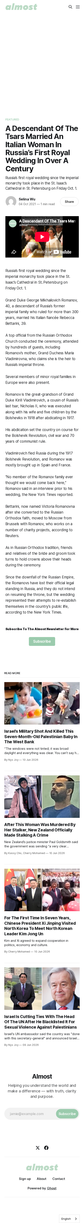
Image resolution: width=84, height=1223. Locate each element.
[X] (38, 1148)
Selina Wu (27, 199)
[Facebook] (46, 1148)
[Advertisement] (42, 64)
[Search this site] (70, 6)
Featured (12, 119)
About (41, 1179)
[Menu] (77, 6)
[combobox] (69, 1219)
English (66, 1218)
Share (69, 202)
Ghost (51, 1188)
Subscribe (42, 641)
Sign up (25, 1179)
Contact (58, 1179)
